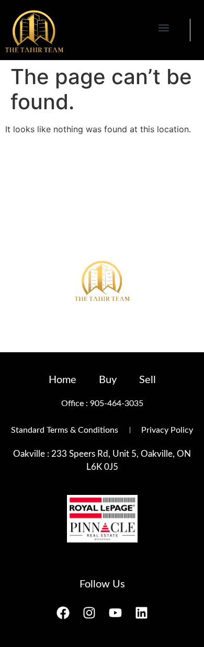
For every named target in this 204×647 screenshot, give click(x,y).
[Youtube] (115, 613)
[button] (163, 27)
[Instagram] (89, 613)
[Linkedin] (141, 613)
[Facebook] (63, 613)
